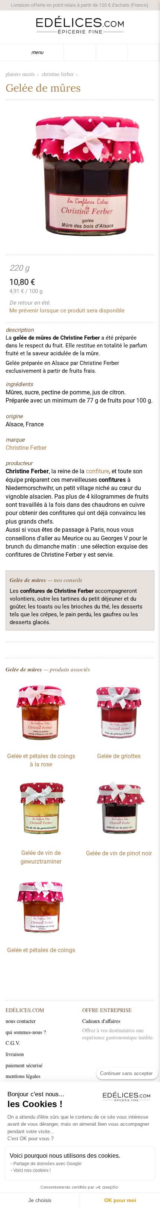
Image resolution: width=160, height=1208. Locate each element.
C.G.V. (13, 1042)
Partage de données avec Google (47, 1163)
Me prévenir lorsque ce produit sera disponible (67, 310)
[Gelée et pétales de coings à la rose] (41, 742)
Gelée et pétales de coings (41, 950)
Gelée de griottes (119, 756)
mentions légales (23, 1076)
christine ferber (58, 73)
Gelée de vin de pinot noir (119, 853)
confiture (97, 471)
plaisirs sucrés (20, 73)
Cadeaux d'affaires (101, 1020)
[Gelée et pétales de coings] (41, 936)
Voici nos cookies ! (32, 1170)
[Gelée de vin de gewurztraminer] (41, 839)
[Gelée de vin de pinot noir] (119, 839)
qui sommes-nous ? (26, 1032)
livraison (15, 1054)
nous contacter (21, 1020)
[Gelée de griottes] (119, 742)
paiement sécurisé (24, 1065)
